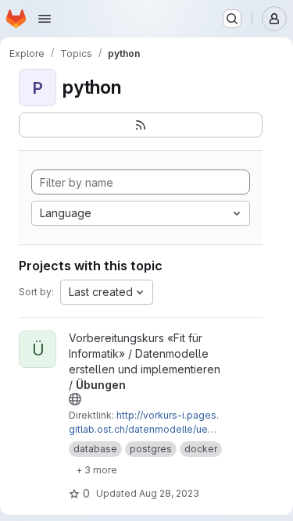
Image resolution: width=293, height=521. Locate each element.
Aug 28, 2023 (169, 493)
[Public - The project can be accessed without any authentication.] (75, 399)
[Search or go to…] (232, 18)
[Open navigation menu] (44, 18)
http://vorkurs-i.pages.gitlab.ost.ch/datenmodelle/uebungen (144, 429)
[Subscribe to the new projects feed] (141, 124)
